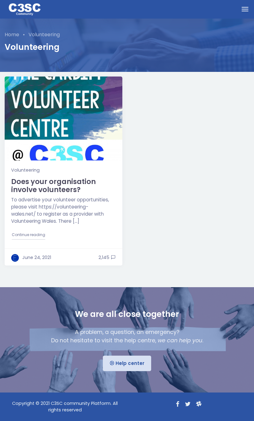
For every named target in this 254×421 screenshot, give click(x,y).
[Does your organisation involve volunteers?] (63, 118)
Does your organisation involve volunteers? (53, 186)
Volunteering (25, 170)
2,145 (104, 257)
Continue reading (29, 234)
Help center (129, 363)
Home (12, 34)
